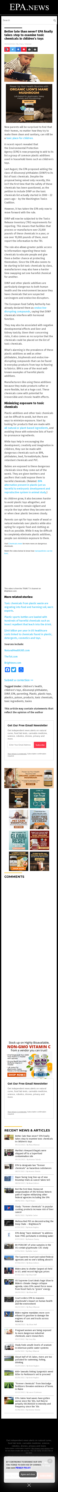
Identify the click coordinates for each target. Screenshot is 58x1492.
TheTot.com (11, 656)
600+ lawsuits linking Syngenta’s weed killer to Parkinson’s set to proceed (34, 1373)
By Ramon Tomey (32, 1239)
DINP (7, 693)
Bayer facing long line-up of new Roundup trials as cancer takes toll (32, 1178)
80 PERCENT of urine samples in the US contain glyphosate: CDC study (33, 1246)
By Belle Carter (32, 1215)
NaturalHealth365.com (17, 650)
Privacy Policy (23, 1468)
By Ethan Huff (31, 1275)
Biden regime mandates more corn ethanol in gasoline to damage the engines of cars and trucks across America (32, 1317)
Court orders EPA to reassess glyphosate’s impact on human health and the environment (33, 1301)
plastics (8, 697)
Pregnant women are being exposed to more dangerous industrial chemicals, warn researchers (33, 1333)
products (28, 697)
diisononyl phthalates (34, 690)
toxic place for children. (19, 138)
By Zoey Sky (31, 1339)
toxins (28, 701)
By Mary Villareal (33, 1145)
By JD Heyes (30, 1201)
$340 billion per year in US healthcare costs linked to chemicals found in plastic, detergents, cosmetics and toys (28, 634)
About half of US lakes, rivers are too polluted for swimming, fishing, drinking (33, 1360)
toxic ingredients (14, 701)
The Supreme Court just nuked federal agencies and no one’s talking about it (34, 1258)
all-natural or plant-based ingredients (26, 427)
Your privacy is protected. (17, 754)
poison (18, 697)
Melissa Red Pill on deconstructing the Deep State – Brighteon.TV (34, 1222)
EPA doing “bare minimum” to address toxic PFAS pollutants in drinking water (34, 1234)
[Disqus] (29, 919)
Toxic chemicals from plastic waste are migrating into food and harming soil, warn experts (28, 607)
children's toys (12, 690)
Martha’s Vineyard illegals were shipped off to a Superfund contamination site (30, 1153)
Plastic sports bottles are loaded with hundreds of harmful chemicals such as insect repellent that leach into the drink (27, 621)
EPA (13, 693)
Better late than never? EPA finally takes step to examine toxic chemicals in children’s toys (34, 1139)
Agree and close (28, 1474)
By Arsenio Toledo (34, 1160)
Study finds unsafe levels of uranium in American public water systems (33, 1346)
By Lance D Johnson (34, 1392)
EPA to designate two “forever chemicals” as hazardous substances (33, 1166)
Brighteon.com (12, 662)
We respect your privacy (40, 1448)
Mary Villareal (25, 44)
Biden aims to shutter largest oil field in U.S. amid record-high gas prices (33, 1270)
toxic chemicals (43, 697)
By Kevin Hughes (32, 1227)
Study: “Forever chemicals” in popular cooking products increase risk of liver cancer (34, 1209)
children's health (32, 686)
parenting (22, 693)
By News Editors (33, 1183)
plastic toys (44, 693)
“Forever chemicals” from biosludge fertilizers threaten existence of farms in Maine (34, 1386)
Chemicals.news (15, 544)
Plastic (33, 693)
